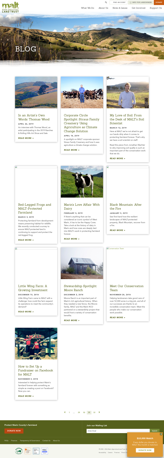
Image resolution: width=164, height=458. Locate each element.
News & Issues (120, 8)
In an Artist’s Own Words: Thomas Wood (34, 117)
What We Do (87, 8)
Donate (159, 2)
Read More (25, 138)
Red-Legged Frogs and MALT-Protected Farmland (34, 208)
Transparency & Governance (30, 440)
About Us (103, 8)
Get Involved (138, 8)
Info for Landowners (142, 2)
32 (94, 413)
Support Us (156, 8)
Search (106, 2)
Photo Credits (125, 452)
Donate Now (14, 431)
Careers (110, 452)
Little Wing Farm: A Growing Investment (33, 288)
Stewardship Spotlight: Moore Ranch (80, 288)
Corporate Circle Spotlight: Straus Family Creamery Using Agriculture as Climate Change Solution (81, 123)
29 (79, 413)
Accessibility (102, 452)
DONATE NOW (145, 450)
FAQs (6, 440)
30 (84, 413)
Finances (14, 440)
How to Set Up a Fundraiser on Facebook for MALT (35, 370)
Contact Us (46, 440)
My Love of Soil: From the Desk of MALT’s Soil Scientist (127, 119)
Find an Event (119, 2)
